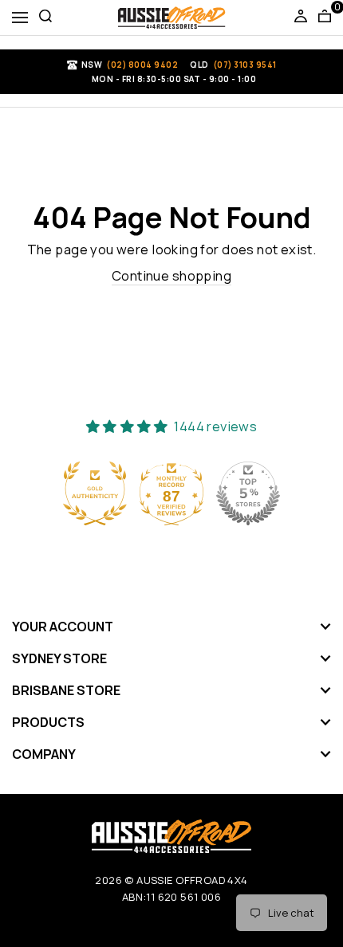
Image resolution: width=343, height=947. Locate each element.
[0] (324, 18)
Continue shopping (171, 275)
